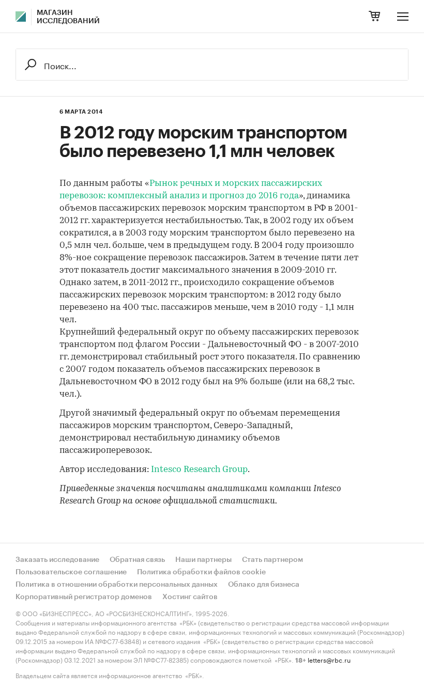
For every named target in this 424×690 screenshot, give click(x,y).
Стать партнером (272, 559)
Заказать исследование (57, 559)
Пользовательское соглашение (71, 572)
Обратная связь (137, 559)
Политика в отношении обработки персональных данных (117, 584)
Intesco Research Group (199, 469)
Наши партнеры (203, 559)
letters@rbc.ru (329, 659)
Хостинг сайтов (190, 597)
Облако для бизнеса (263, 584)
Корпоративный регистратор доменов (84, 597)
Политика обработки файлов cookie (201, 572)
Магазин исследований (68, 17)
